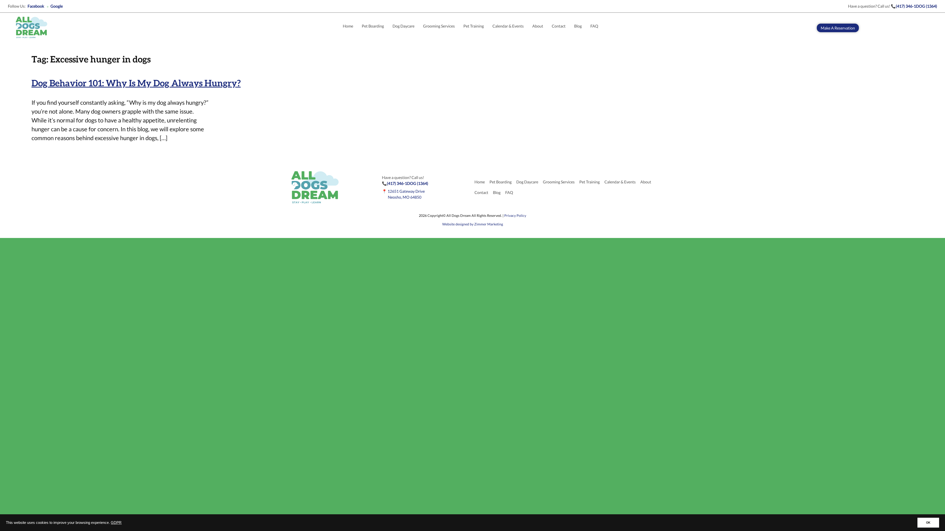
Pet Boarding (373, 26)
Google (56, 6)
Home (348, 26)
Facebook (36, 6)
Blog (578, 26)
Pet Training (473, 26)
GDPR (116, 523)
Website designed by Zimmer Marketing (472, 224)
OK (928, 522)
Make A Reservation (838, 28)
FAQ (594, 26)
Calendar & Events (508, 26)
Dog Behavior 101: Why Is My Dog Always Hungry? (136, 83)
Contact (559, 26)
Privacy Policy (515, 215)
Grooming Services (439, 26)
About (537, 26)
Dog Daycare (403, 26)
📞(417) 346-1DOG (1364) (914, 6)
